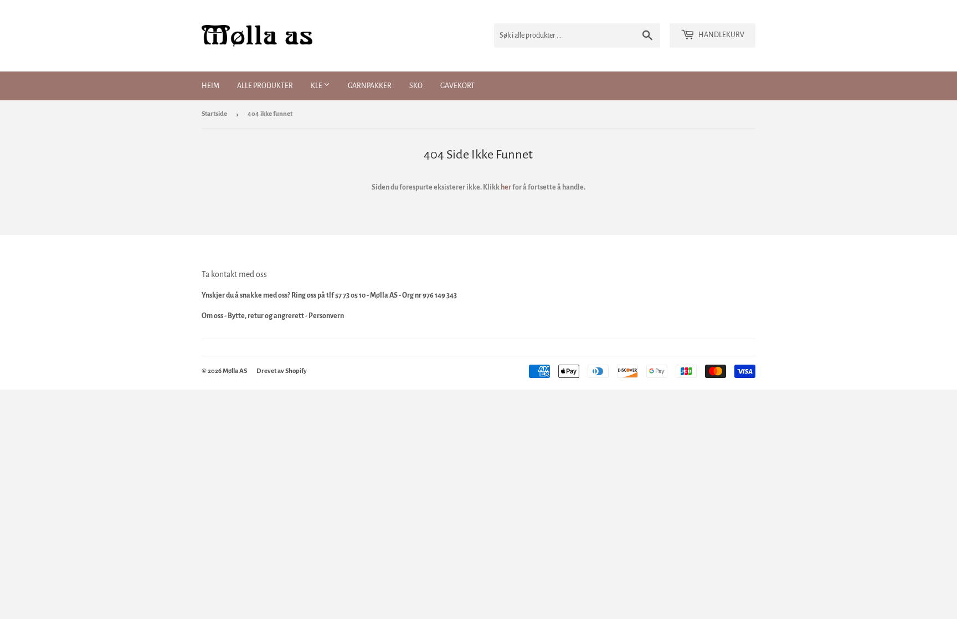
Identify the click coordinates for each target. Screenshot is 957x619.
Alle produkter (265, 86)
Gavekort (457, 86)
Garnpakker (370, 86)
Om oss (212, 316)
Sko (416, 86)
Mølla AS (235, 371)
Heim (210, 86)
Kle (317, 86)
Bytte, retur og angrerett (266, 316)
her (506, 187)
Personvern (326, 316)
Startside (214, 113)
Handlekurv (720, 35)
